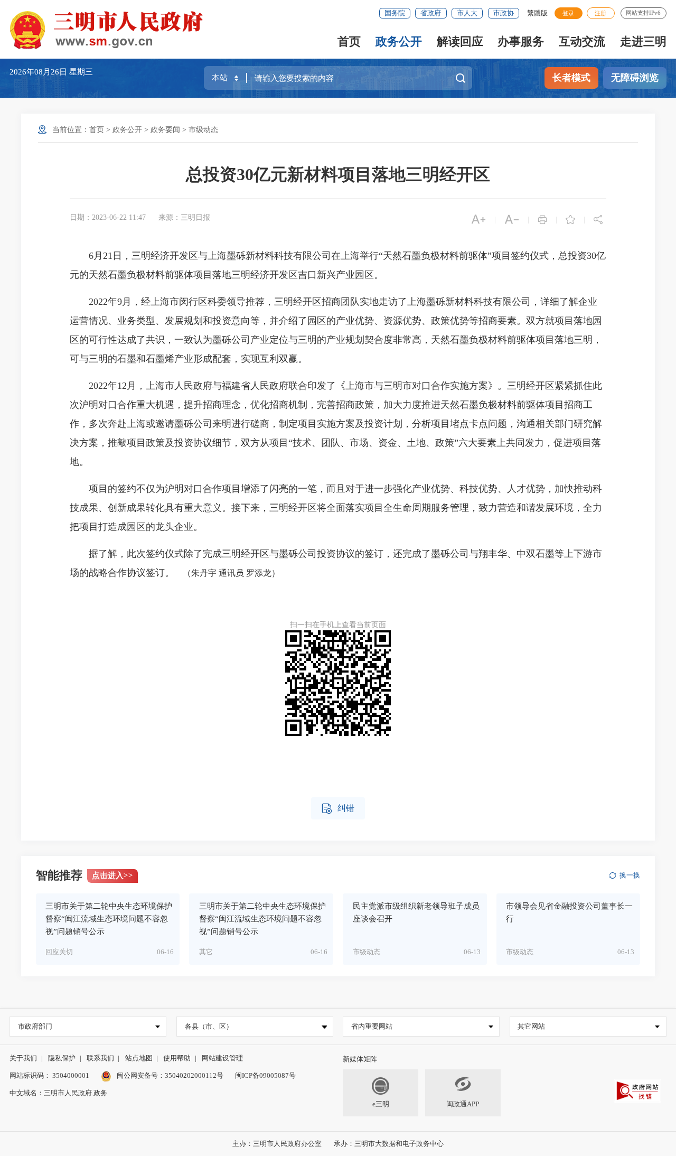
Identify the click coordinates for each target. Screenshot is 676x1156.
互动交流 (582, 41)
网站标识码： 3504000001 (49, 1075)
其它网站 (531, 1026)
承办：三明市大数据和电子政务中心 (389, 1144)
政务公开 (398, 41)
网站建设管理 (222, 1058)
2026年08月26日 (39, 72)
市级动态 (203, 130)
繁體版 (537, 13)
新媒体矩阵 (360, 1059)
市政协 (503, 13)
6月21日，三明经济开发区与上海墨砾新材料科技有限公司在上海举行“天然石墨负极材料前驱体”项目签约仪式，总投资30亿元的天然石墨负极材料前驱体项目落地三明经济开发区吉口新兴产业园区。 (338, 265)
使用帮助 (177, 1058)
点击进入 (112, 875)
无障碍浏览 (635, 77)
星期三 (81, 72)
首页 (349, 41)
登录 (568, 13)
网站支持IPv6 (643, 13)
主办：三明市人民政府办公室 (277, 1144)
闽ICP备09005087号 (265, 1075)
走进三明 (643, 41)
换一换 (629, 875)
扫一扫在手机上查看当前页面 (338, 625)
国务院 (394, 13)
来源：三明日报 (184, 217)
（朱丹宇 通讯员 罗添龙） (227, 572)
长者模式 (571, 77)
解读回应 (460, 41)
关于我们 (23, 1058)
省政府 (430, 13)
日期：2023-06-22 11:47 (108, 217)
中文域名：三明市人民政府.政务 (58, 1093)
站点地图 (139, 1058)
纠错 (338, 808)
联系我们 (100, 1058)
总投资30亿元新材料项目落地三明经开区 (338, 174)
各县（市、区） (209, 1026)
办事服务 (520, 41)
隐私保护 (62, 1058)
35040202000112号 (194, 1075)
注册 (600, 13)
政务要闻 (165, 130)
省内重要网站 (371, 1026)
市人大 (467, 13)
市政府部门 (35, 1026)
